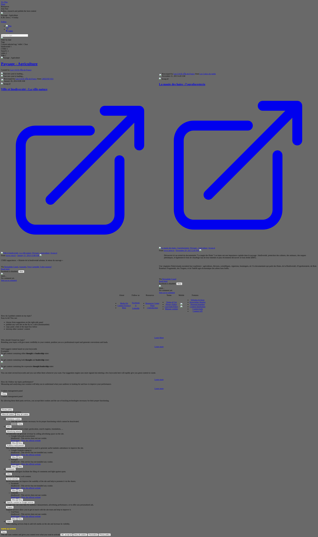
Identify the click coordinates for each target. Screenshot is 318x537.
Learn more (159, 347)
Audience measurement (15, 446)
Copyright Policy (171, 307)
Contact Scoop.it (124, 306)
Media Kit (124, 303)
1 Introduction (152, 308)
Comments (11, 469)
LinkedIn (135, 308)
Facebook (136, 303)
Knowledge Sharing (197, 302)
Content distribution (197, 307)
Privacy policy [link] (7, 410)
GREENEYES (47, 79)
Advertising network (14, 431)
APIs (9, 426)
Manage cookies (171, 309)
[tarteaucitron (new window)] (8, 530)
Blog (124, 308)
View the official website (31, 440)
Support (10, 507)
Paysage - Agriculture (19, 64)
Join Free (4, 9)
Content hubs (197, 309)
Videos (9, 521)
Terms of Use (171, 302)
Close (4, 394)
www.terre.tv (169, 250)
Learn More (159, 338)
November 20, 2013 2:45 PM (187, 250)
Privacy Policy (171, 304)
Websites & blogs (197, 300)
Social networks (12, 479)
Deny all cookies (22, 414)
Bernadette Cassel (11, 267)
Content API (197, 311)
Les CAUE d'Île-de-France (20, 70)
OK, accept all (66, 535)
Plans (3, 4)
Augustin (22, 267)
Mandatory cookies (14, 419)
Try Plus (4, 2)
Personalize (93, 535)
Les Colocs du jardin (207, 74)
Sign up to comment (9, 280)
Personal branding (198, 304)
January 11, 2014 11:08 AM (28, 255)
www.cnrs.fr (11, 255)
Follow (4, 22)
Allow (21, 271)
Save (4, 532)
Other (9, 474)
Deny (20, 424)
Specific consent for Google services (20, 502)
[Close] (2, 392)
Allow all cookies (8, 414)
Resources (5, 6)
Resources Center (152, 303)
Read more (5, 269)
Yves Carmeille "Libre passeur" (39, 267)
